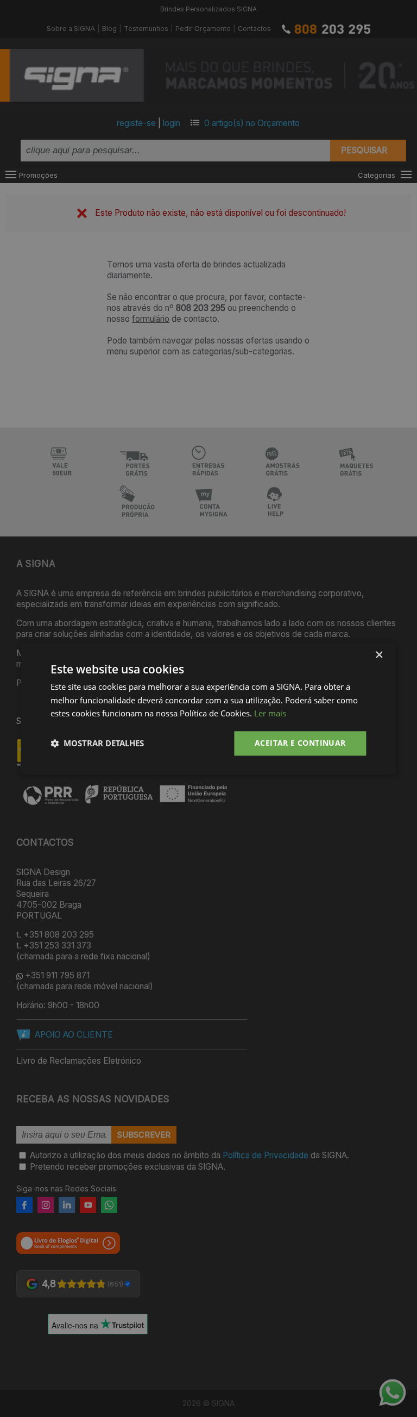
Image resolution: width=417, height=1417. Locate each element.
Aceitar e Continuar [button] (300, 743)
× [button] (379, 655)
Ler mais (270, 713)
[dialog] (208, 708)
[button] (97, 743)
